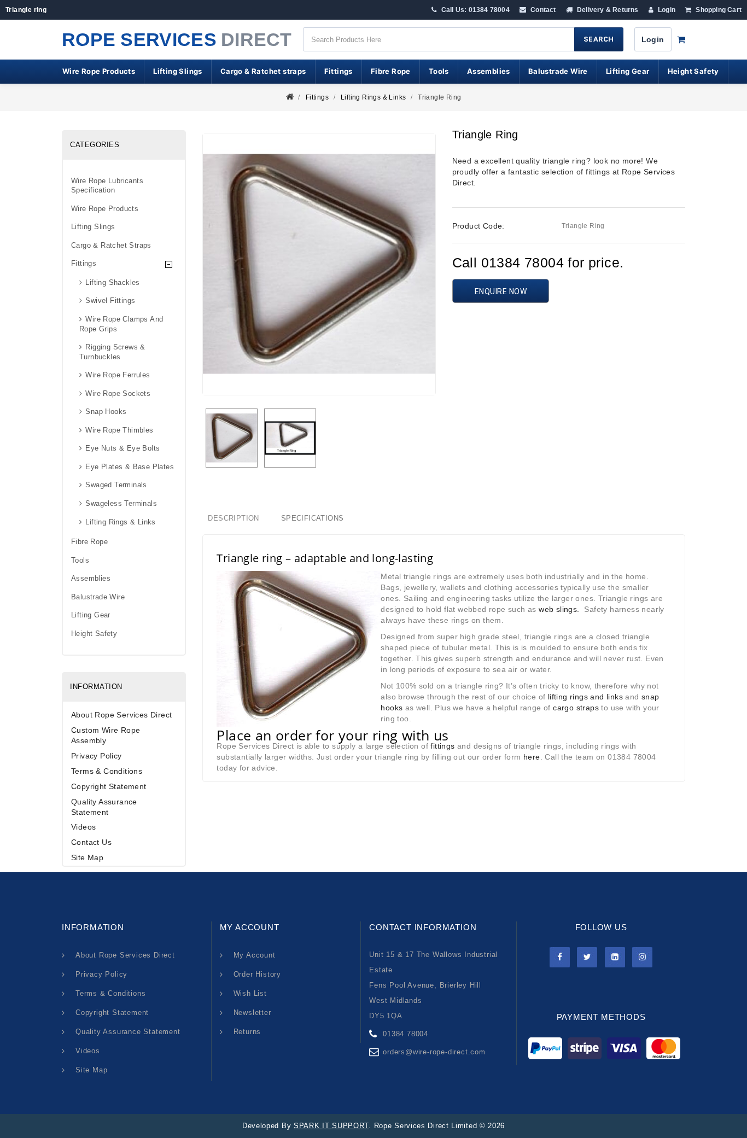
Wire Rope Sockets (117, 393)
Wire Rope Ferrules (117, 375)
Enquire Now (501, 291)
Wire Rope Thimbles (119, 430)
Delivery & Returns (607, 10)
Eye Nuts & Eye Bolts (122, 448)
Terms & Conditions (106, 771)
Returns (247, 1032)
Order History (257, 974)
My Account (255, 955)
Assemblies (488, 71)
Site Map (87, 857)
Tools (439, 71)
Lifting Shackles (112, 282)
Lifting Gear (628, 71)
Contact (542, 10)
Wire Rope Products (98, 71)
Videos (83, 826)
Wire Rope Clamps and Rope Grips (121, 324)
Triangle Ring (439, 97)
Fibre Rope (391, 71)
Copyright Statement (109, 786)
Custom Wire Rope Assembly (105, 735)
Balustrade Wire (558, 71)
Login (665, 10)
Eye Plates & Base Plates (129, 467)
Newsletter (252, 1012)
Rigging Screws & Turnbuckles (112, 352)
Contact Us (91, 842)
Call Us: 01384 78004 (474, 10)
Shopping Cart (718, 10)
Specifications (312, 518)
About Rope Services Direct (121, 714)
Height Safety (693, 71)
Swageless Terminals (121, 503)
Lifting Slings (177, 71)
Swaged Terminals (116, 485)
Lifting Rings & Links (373, 97)
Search (598, 39)
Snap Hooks (105, 411)
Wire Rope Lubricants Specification (107, 186)
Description (233, 518)
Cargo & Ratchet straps (263, 71)
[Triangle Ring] (232, 438)
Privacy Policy (96, 755)
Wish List (250, 993)
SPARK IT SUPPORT (331, 1126)
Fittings (338, 71)
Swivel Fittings (110, 300)
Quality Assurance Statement (104, 806)
